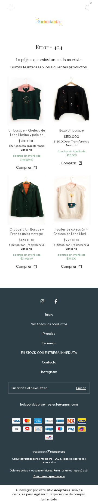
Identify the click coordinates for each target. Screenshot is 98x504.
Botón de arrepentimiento (49, 476)
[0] (86, 8)
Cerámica (49, 343)
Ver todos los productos (49, 324)
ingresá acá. (80, 470)
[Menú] (12, 7)
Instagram (49, 372)
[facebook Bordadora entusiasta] (56, 301)
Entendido (49, 499)
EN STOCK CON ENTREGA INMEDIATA (49, 353)
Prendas (49, 333)
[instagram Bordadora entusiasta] (42, 301)
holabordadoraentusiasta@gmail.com (49, 404)
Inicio (49, 314)
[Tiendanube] (49, 452)
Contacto (49, 362)
